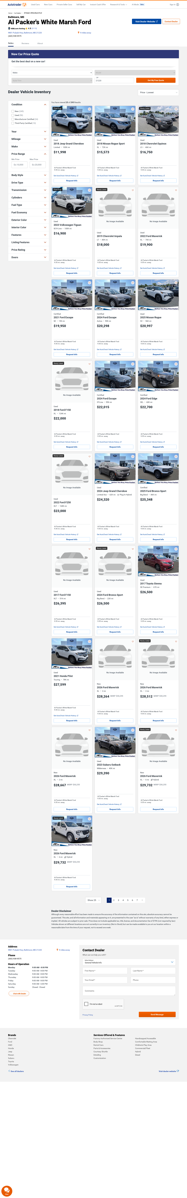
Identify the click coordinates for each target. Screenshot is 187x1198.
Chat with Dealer (19, 994)
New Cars (48, 4)
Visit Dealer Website (145, 21)
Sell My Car (81, 4)
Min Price (15, 159)
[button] (173, 4)
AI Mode (138, 4)
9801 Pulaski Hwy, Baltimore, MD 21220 (25, 33)
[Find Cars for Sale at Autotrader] (17, 4)
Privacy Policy (88, 1015)
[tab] (11, 43)
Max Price (34, 159)
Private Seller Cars (64, 4)
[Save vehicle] (89, 109)
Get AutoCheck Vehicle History (65, 176)
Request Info (71, 181)
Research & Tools (117, 4)
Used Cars (35, 4)
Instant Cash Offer (98, 4)
